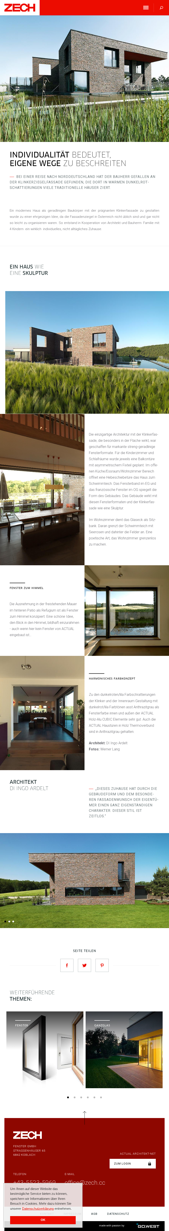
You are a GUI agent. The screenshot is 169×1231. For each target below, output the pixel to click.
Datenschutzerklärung (38, 1208)
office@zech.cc (85, 1182)
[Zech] (19, 8)
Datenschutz (118, 1213)
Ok (43, 1220)
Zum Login (122, 1163)
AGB (94, 1213)
